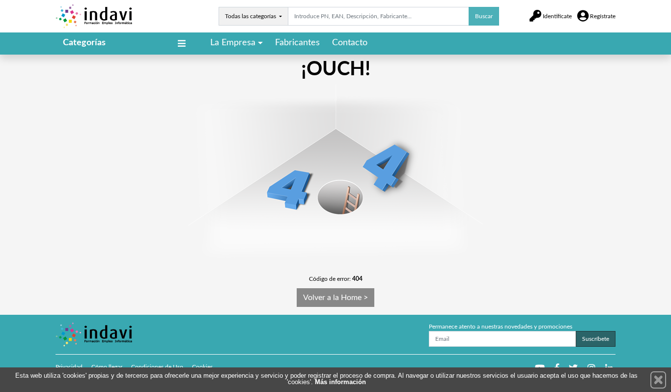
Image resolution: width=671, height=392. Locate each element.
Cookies (202, 367)
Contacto (349, 42)
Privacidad (69, 367)
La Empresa (232, 42)
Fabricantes (297, 42)
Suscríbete (595, 339)
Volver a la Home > (335, 298)
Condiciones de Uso (157, 367)
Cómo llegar (106, 367)
